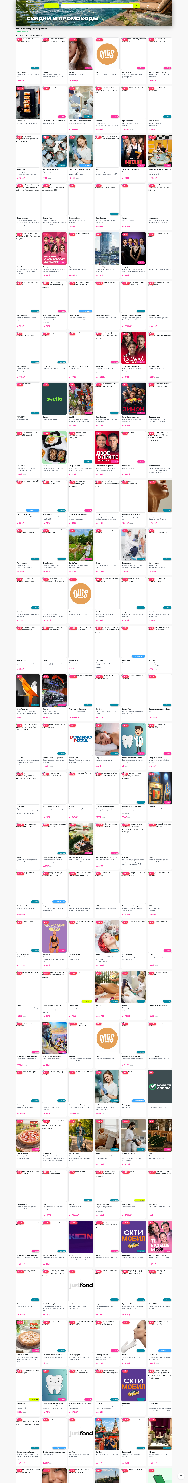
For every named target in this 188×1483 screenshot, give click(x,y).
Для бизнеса (80, 11)
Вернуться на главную (22, 31)
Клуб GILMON (54, 11)
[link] (181, 1476)
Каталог (53, 6)
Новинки (31, 11)
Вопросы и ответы (68, 11)
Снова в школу (42, 11)
